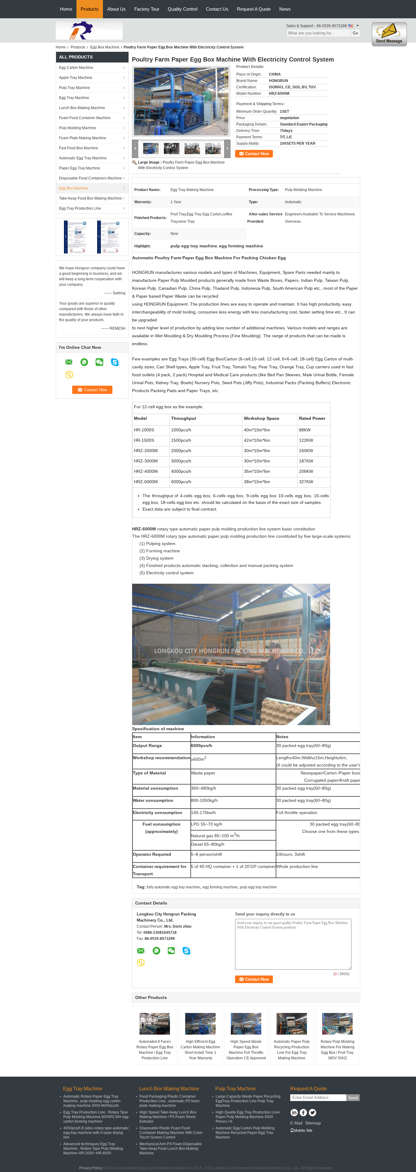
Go (355, 33)
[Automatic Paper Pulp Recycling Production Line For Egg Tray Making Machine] (291, 1023)
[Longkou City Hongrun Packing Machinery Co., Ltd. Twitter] (312, 1113)
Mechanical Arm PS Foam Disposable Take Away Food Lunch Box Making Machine (170, 1148)
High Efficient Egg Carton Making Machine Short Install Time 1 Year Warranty (200, 1049)
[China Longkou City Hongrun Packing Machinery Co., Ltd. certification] (75, 237)
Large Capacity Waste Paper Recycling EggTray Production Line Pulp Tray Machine (248, 1101)
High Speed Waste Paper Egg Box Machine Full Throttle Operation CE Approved (246, 1049)
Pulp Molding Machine (77, 128)
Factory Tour (146, 9)
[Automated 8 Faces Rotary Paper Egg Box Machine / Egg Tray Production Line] (154, 1023)
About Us (116, 9)
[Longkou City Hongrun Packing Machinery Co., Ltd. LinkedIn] (294, 1113)
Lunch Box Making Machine (82, 108)
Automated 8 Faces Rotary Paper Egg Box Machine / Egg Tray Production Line (154, 1049)
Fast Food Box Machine (78, 148)
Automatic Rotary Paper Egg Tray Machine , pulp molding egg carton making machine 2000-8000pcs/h (92, 1101)
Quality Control (182, 9)
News (285, 9)
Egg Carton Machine (76, 68)
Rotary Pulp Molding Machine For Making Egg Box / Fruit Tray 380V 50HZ (337, 1049)
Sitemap (313, 1123)
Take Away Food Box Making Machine (90, 198)
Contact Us (217, 9)
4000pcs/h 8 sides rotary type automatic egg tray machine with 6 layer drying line (96, 1132)
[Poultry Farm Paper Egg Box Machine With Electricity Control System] (181, 101)
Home (66, 9)
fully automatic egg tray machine (173, 887)
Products (90, 9)
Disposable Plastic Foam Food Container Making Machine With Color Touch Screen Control (171, 1132)
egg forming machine (220, 887)
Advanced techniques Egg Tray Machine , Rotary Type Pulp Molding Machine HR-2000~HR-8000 (93, 1148)
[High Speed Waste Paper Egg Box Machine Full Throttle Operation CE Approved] (246, 1023)
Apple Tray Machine (75, 78)
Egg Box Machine (104, 47)
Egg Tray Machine (74, 98)
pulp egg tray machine (258, 887)
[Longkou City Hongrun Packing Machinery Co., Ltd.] (89, 30)
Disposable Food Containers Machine (90, 178)
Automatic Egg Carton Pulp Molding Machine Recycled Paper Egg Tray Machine (245, 1132)
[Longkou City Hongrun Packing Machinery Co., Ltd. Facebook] (303, 1113)
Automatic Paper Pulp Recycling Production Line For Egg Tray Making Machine (292, 1049)
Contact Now (257, 153)
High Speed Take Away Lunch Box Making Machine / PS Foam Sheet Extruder (167, 1117)
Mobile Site (303, 1130)
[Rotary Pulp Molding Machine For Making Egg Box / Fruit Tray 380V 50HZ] (337, 1023)
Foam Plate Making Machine (82, 138)
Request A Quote (254, 9)
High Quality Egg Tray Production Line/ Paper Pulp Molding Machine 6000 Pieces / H (248, 1117)
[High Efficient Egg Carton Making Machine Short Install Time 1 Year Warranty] (200, 1023)
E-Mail (296, 1123)
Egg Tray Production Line (80, 208)
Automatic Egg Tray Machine (83, 158)
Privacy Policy (90, 1168)
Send (353, 1098)
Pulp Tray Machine (74, 88)
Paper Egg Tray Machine (79, 168)
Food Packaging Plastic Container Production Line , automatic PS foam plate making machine (169, 1101)
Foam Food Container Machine (85, 118)
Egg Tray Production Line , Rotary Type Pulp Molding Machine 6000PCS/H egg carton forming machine (96, 1117)
